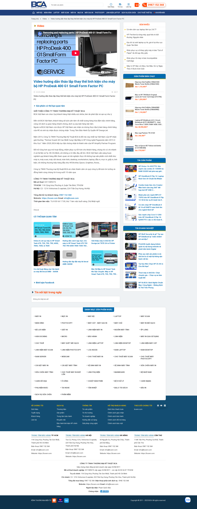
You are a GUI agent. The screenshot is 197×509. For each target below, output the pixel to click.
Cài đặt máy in (41, 365)
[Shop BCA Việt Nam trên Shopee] (54, 500)
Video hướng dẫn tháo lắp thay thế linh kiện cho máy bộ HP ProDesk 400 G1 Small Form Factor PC (87, 19)
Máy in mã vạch (148, 323)
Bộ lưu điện (40, 330)
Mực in (80, 13)
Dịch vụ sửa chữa (129, 13)
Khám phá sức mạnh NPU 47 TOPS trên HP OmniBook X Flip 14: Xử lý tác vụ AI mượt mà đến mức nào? (151, 197)
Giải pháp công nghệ (89, 423)
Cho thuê (39, 343)
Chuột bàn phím (95, 381)
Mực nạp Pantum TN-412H (145, 133)
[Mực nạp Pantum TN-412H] (129, 136)
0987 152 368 (65, 195)
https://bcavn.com (50, 198)
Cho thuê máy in (95, 357)
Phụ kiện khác (41, 388)
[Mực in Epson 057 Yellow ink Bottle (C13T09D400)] (129, 149)
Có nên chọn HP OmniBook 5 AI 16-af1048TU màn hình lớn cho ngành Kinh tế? (150, 207)
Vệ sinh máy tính (122, 365)
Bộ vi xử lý (119, 381)
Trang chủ (35, 19)
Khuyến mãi (160, 13)
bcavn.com (138, 409)
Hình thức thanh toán (115, 409)
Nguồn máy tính (121, 330)
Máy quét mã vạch (70, 343)
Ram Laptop (120, 350)
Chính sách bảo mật (115, 423)
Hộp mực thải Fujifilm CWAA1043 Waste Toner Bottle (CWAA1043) (147, 83)
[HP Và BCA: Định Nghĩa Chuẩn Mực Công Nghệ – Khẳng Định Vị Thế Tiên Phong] (131, 284)
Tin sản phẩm (87, 409)
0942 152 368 (124, 481)
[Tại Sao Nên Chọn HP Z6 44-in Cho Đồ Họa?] (131, 266)
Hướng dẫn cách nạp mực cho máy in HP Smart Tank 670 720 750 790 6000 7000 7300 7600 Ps (75, 243)
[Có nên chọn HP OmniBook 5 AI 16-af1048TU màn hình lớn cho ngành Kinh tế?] (131, 207)
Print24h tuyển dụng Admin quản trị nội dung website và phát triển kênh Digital (150, 246)
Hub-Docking (41, 336)
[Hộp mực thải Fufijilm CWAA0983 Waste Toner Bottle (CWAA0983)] (129, 110)
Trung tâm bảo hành (64, 416)
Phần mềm (66, 394)
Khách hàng (35, 416)
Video (45, 19)
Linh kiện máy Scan (44, 350)
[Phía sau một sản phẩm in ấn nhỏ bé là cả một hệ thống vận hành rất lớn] (131, 256)
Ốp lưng (144, 330)
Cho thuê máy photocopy (147, 358)
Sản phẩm (60, 413)
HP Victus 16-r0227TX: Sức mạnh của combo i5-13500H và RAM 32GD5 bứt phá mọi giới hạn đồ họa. (151, 169)
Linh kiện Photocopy (71, 350)
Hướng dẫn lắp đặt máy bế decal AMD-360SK (75, 263)
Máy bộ (39, 13)
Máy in (73, 13)
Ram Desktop (147, 350)
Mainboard (119, 372)
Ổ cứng (65, 381)
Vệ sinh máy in (94, 365)
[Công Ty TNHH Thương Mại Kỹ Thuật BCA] (39, 4)
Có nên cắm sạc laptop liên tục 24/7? (141, 29)
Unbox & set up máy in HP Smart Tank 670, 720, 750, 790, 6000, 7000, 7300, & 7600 (47, 243)
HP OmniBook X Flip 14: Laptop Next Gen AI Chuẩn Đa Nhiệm (151, 177)
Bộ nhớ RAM (146, 372)
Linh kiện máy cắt (149, 343)
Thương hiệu (61, 409)
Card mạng (146, 381)
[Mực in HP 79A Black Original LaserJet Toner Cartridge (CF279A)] (129, 98)
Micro (64, 336)
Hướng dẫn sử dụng (89, 420)
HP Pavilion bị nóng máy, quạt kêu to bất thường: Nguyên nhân (143, 36)
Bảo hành (92, 336)
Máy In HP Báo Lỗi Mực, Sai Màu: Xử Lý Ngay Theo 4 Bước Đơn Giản (145, 67)
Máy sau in (89, 13)
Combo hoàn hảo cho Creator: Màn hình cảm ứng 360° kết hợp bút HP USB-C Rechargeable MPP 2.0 (151, 187)
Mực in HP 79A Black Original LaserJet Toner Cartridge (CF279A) (148, 96)
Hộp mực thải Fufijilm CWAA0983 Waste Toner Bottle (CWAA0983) (147, 108)
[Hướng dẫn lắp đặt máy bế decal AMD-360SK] (76, 254)
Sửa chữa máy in (148, 365)
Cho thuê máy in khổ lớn (71, 373)
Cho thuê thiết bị (145, 13)
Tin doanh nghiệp (88, 416)
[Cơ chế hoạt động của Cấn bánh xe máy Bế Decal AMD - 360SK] (47, 258)
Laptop (56, 13)
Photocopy (99, 13)
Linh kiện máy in (95, 330)
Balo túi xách (121, 388)
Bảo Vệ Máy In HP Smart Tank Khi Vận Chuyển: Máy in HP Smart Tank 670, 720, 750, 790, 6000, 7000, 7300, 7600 (104, 271)
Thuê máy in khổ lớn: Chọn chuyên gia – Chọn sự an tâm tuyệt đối (150, 275)
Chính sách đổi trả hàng (117, 420)
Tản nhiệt (92, 388)
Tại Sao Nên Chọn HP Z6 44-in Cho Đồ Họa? (151, 265)
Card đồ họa (41, 381)
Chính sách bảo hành (115, 416)
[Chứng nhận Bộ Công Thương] (104, 491)
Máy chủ (118, 323)
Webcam (65, 357)
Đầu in (143, 388)
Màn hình (48, 13)
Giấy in (65, 330)
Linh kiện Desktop (122, 343)
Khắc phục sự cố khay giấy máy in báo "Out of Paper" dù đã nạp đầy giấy (145, 51)
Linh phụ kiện (94, 372)
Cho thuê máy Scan (123, 357)
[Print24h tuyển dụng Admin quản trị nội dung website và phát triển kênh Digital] (131, 246)
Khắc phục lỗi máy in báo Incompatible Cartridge (142, 59)
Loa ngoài (92, 350)
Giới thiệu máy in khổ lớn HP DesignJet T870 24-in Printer (103, 242)
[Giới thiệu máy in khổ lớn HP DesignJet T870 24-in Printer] (104, 230)
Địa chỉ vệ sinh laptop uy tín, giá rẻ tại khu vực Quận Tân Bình (144, 43)
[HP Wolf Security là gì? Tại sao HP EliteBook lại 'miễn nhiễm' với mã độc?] (131, 236)
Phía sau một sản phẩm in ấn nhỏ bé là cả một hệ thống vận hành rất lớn (150, 256)
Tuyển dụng (35, 413)
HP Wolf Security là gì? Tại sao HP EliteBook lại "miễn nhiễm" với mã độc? (151, 236)
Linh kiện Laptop (113, 13)
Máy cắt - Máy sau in (97, 323)
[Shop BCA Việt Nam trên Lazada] (60, 500)
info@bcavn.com (71, 198)
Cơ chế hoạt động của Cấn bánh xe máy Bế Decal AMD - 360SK (46, 270)
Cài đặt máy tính (69, 365)
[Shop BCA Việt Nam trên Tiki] (66, 500)
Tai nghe (66, 388)
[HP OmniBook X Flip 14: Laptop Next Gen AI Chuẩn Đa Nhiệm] (131, 178)
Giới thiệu (34, 409)
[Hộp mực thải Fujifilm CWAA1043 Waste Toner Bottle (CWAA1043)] (129, 85)
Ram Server (40, 357)
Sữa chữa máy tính (44, 372)
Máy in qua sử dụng (150, 336)
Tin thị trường (87, 413)
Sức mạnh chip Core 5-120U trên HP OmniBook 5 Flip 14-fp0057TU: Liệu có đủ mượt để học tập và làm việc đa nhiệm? (151, 217)
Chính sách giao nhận (116, 413)
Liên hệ (34, 420)
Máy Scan (65, 13)
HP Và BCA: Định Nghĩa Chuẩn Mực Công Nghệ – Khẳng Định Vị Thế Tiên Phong (151, 285)
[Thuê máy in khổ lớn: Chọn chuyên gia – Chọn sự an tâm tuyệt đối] (131, 275)
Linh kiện (118, 336)
